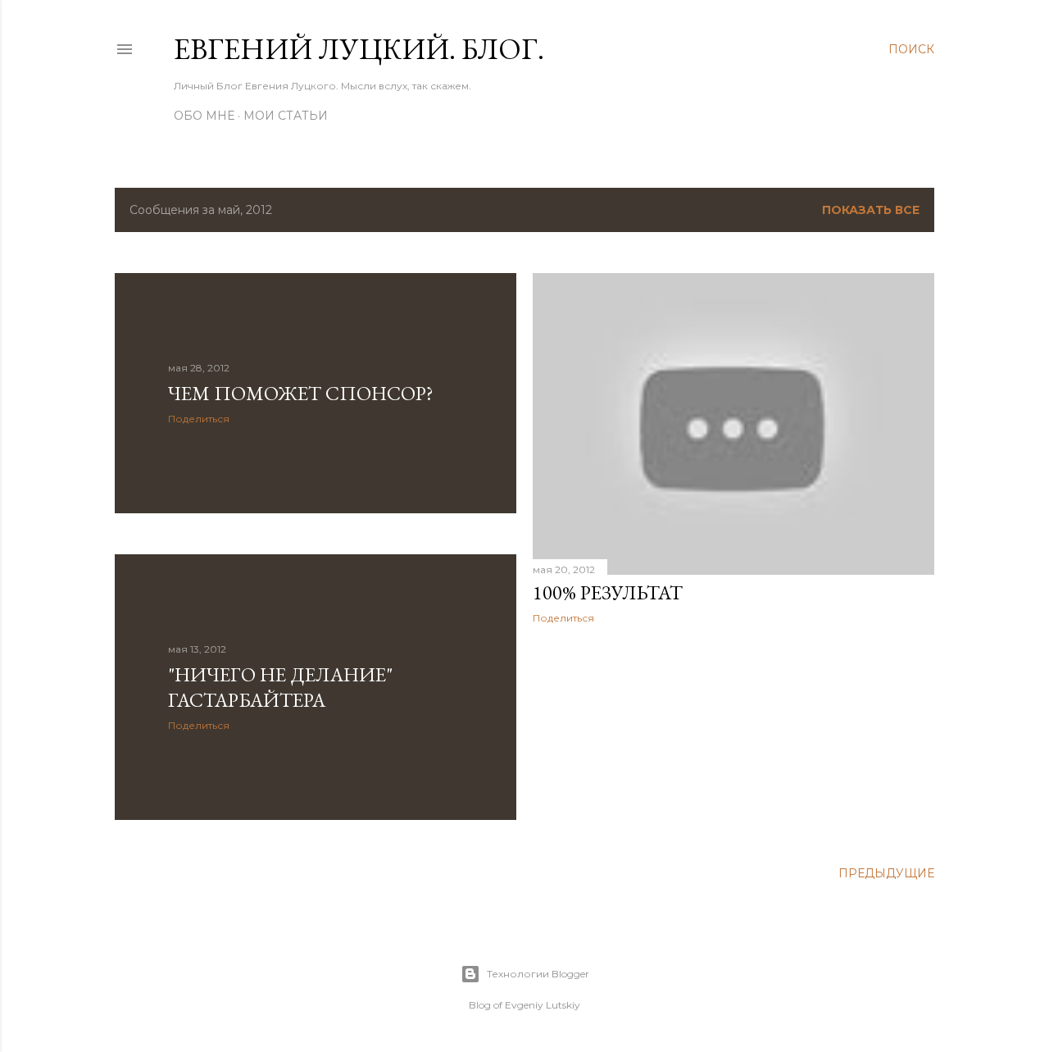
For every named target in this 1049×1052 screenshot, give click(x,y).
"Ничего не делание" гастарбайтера (280, 687)
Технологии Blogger (538, 974)
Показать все (871, 210)
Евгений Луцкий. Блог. (359, 49)
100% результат (608, 592)
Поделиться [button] (198, 418)
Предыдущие (886, 873)
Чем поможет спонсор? (301, 393)
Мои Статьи (285, 115)
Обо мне (204, 115)
